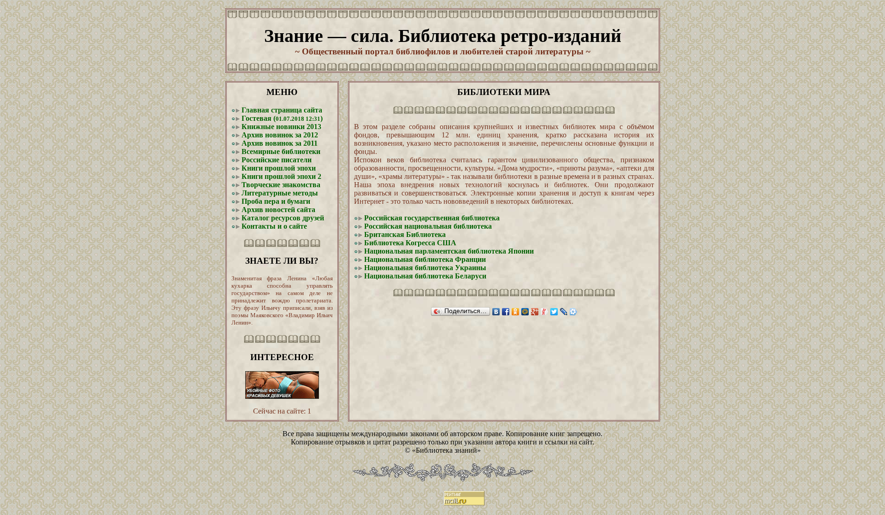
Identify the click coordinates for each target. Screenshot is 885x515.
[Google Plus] (535, 312)
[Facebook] (506, 312)
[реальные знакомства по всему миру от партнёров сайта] (282, 396)
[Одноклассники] (515, 312)
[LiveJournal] (564, 312)
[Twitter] (554, 312)
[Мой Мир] (525, 312)
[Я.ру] (544, 312)
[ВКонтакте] (496, 312)
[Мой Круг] (573, 312)
